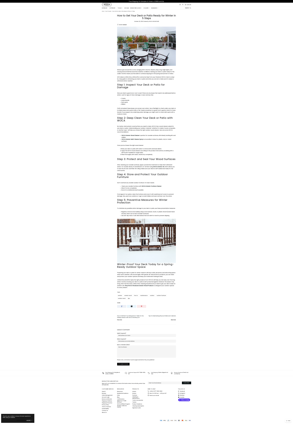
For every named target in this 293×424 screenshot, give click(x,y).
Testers (134, 402)
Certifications (120, 399)
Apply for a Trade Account (121, 401)
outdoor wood (121, 298)
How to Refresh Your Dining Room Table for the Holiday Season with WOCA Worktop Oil (130, 316)
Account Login (105, 397)
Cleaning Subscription (138, 406)
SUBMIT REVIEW (124, 364)
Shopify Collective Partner (122, 406)
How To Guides (108, 11)
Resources (120, 391)
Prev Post (119, 319)
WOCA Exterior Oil (158, 167)
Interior (134, 391)
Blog (118, 397)
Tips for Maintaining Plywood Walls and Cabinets (162, 316)
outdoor (152, 295)
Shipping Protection (107, 403)
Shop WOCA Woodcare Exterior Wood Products (139, 285)
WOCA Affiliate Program (123, 404)
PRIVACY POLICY (21, 420)
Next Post (173, 319)
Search (104, 391)
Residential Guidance (122, 393)
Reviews (104, 393)
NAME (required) (121, 333)
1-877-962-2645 (157, 391)
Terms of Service (106, 406)
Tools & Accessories (137, 400)
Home (103, 11)
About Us (104, 412)
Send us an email (154, 395)
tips (129, 298)
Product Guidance (137, 404)
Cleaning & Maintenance (135, 397)
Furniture (134, 395)
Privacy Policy (105, 404)
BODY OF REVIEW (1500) (123, 344)
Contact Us (105, 410)
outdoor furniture (161, 295)
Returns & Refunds (107, 399)
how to (136, 295)
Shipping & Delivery (107, 401)
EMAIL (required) (121, 339)
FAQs (118, 395)
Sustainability (105, 408)
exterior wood (128, 295)
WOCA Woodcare (107, 4)
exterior (120, 295)
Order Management (107, 395)
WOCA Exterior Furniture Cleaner (152, 186)
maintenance (144, 295)
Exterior (134, 393)
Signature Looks (136, 408)
